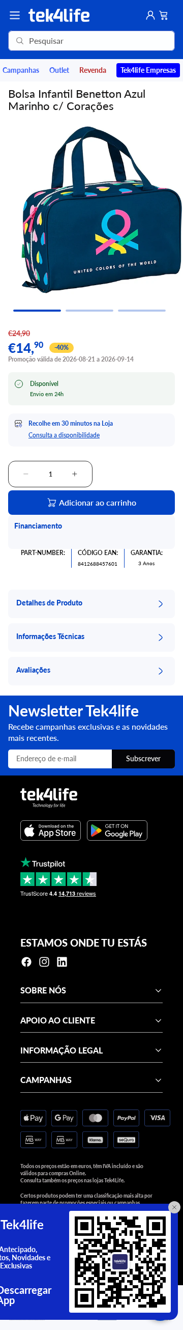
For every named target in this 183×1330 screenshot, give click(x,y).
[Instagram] (44, 962)
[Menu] (14, 15)
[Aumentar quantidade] (74, 474)
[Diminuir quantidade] (26, 474)
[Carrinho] (163, 15)
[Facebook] (26, 962)
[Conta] (150, 15)
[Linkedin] (62, 962)
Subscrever (143, 758)
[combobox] (77, 40)
